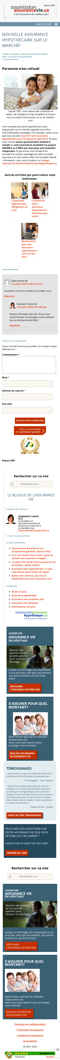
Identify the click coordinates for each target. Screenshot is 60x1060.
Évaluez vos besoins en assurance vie (22, 755)
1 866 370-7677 (43, 24)
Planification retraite (23, 606)
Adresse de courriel (13, 390)
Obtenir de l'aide (17, 852)
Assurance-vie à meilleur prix (28, 599)
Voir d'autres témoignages (24, 815)
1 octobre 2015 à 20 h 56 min (26, 283)
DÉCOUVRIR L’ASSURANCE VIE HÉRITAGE (25, 688)
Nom (5, 377)
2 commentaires (10, 59)
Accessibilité (30, 1041)
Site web (7, 403)
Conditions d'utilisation (30, 1035)
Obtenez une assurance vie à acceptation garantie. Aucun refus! (31, 550)
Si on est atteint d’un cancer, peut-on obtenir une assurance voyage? (32, 557)
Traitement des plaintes (30, 1029)
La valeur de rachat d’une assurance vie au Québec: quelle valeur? (34, 563)
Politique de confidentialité (30, 1024)
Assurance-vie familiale (25, 602)
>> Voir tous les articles (18, 536)
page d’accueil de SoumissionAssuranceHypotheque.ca (29, 162)
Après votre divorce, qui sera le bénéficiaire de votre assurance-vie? (32, 577)
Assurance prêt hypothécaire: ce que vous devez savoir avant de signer (32, 570)
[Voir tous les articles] (31, 514)
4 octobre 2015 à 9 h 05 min (31, 307)
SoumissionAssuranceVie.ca (33, 530)
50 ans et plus (19, 591)
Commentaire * (11, 354)
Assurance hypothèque (20, 56)
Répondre (9, 296)
